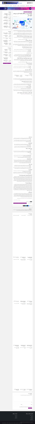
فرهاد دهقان (31, 16)
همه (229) (7, 63)
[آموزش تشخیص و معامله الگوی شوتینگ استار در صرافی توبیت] (22, 280)
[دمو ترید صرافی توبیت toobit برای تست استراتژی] (29, 368)
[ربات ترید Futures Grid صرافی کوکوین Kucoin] (29, 280)
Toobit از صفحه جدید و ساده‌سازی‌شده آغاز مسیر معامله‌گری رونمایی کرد (5, 17)
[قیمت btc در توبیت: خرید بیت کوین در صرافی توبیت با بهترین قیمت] (9, 55)
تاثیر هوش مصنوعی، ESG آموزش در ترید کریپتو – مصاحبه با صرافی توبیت (5, 58)
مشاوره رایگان (27, 0)
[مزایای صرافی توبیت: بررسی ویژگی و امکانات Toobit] (29, 236)
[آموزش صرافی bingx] (30, 76)
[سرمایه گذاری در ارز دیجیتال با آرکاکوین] (9, 50)
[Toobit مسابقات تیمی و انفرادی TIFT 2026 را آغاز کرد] (9, 21)
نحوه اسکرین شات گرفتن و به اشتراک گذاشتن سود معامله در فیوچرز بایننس (5, 41)
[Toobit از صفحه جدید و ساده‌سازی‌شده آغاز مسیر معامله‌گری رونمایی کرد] (9, 17)
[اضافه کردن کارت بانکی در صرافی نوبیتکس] (9, 36)
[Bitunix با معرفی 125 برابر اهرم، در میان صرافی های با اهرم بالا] (29, 324)
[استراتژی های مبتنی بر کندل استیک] (9, 39)
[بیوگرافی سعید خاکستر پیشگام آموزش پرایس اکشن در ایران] (9, 44)
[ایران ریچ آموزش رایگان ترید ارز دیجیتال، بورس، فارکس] (30, 3)
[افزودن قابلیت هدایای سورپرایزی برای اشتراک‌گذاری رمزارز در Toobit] (9, 14)
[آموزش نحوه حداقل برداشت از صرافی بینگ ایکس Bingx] (22, 324)
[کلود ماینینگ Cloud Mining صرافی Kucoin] (20, 76)
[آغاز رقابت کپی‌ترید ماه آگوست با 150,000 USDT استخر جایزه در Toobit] (9, 27)
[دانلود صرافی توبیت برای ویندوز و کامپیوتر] (22, 368)
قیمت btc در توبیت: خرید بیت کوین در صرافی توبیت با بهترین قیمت (5, 55)
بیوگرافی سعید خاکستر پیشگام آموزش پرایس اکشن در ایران (6, 43)
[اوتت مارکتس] (17, 8)
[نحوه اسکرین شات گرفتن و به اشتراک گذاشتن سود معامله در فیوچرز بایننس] (9, 41)
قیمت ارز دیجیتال (15, 413)
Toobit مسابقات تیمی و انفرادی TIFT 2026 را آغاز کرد (5, 20)
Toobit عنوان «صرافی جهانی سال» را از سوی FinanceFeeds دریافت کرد (5, 23)
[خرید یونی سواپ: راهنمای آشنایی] (16, 280)
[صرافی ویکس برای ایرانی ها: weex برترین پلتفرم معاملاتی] (16, 324)
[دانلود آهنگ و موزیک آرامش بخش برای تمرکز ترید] (9, 34)
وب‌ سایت (21, 404)
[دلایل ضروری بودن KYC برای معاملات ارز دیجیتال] (16, 368)
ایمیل (31, 404)
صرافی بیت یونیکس (31, 415)
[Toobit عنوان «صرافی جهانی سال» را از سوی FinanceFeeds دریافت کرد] (9, 23)
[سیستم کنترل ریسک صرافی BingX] (16, 236)
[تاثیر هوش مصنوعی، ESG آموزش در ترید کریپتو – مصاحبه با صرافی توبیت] (9, 58)
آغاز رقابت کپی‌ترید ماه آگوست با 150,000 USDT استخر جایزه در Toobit (6, 26)
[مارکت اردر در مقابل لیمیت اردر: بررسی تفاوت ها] (9, 61)
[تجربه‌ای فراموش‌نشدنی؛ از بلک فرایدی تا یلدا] (9, 53)
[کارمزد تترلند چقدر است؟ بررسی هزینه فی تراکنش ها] (22, 236)
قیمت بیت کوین (16, 415)
